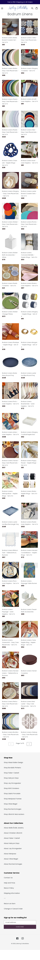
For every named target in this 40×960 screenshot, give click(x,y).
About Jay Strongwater (13, 848)
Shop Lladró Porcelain (12, 793)
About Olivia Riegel (11, 859)
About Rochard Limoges (13, 864)
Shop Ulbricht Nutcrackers (14, 814)
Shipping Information (12, 893)
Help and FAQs (9, 883)
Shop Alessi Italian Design (13, 762)
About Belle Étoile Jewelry (14, 828)
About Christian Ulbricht (13, 833)
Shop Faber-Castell (11, 773)
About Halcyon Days (11, 843)
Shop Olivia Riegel (10, 804)
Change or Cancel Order (13, 909)
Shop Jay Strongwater (12, 783)
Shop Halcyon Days (11, 778)
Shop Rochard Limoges (12, 809)
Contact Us (8, 878)
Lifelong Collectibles (22, 943)
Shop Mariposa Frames (12, 799)
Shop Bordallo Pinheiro (12, 768)
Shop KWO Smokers (11, 788)
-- (5, 898)
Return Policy (9, 888)
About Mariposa (10, 854)
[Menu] (2, 8)
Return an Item (9, 903)
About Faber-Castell (12, 838)
